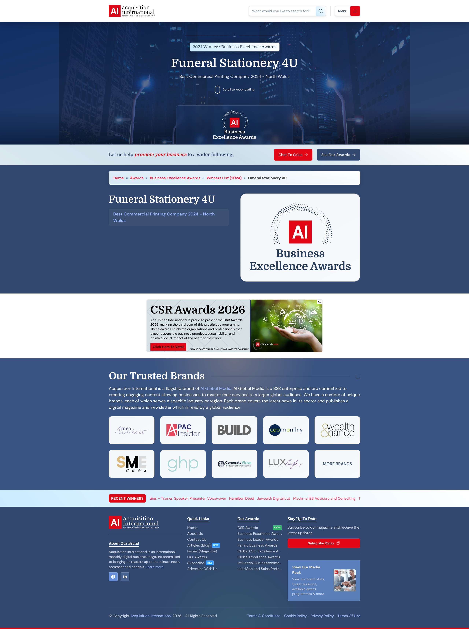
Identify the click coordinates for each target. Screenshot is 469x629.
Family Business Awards (257, 545)
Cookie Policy (295, 615)
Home (118, 178)
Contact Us (196, 539)
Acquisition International (150, 615)
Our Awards (197, 557)
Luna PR (301, 498)
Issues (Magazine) (202, 551)
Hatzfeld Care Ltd (326, 498)
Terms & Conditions (263, 615)
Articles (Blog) (199, 545)
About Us (195, 533)
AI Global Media (215, 388)
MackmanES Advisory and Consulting (227, 498)
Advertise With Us (202, 568)
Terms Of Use (348, 615)
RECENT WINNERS (127, 498)
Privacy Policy (322, 615)
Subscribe (195, 562)
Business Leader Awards (257, 539)
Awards (137, 178)
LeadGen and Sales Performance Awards (259, 568)
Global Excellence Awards (258, 557)
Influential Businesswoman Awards (259, 562)
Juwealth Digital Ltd (176, 498)
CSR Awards (247, 527)
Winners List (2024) (224, 178)
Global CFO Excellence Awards (259, 551)
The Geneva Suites (276, 498)
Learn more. (155, 567)
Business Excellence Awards (175, 178)
